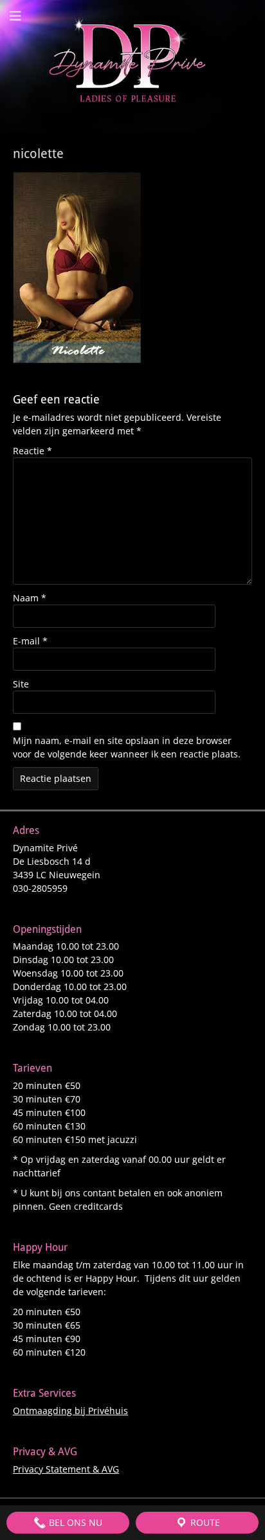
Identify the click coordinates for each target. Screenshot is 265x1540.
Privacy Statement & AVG (66, 1469)
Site (21, 684)
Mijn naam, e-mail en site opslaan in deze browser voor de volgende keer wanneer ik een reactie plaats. (127, 747)
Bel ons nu (74, 1522)
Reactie (32, 451)
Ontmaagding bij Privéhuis (70, 1410)
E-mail (30, 641)
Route (204, 1522)
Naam (29, 598)
